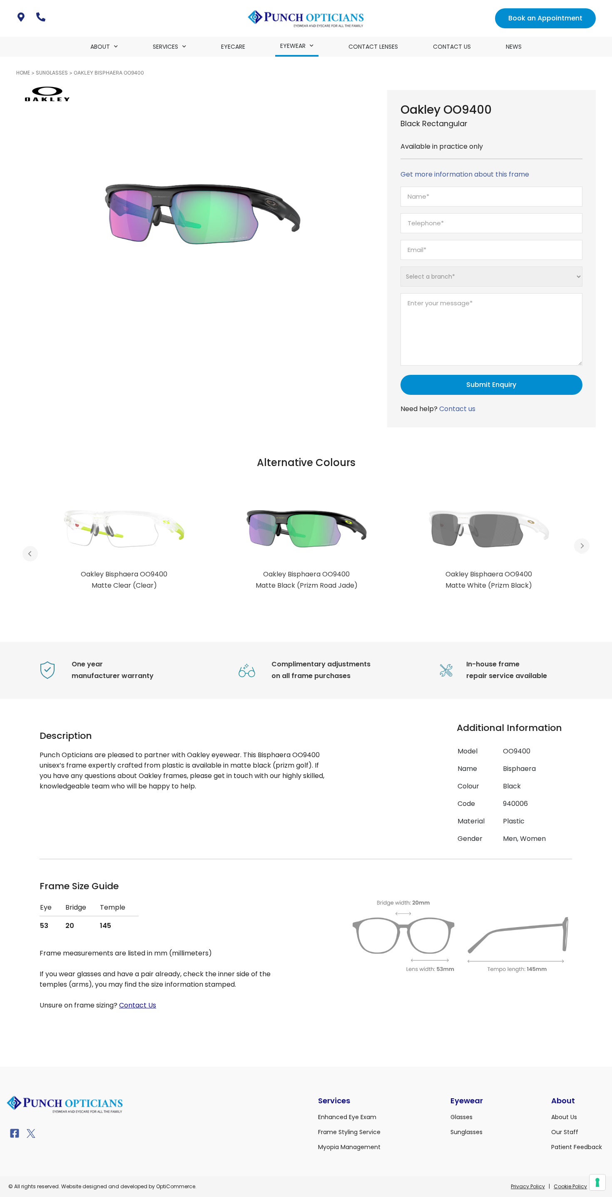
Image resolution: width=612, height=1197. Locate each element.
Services (165, 46)
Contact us (457, 409)
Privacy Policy (528, 1186)
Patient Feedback (576, 1147)
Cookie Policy (570, 1186)
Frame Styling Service (349, 1132)
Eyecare (233, 46)
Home (23, 72)
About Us (564, 1117)
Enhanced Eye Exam (347, 1117)
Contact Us (452, 46)
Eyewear (293, 46)
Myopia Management (349, 1147)
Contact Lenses (373, 46)
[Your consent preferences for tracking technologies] (597, 1182)
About (100, 46)
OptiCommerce (175, 1186)
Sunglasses (52, 72)
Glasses (461, 1117)
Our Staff (564, 1132)
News (514, 46)
